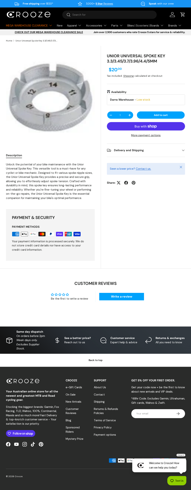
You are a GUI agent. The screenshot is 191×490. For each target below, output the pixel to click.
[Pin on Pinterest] (133, 182)
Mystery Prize (74, 439)
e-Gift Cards (74, 387)
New (59, 25)
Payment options (105, 435)
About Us (100, 387)
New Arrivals (73, 402)
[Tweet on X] (118, 182)
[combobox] (109, 15)
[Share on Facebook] (126, 182)
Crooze (18, 476)
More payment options (146, 135)
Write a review (121, 296)
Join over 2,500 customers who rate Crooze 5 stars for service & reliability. (139, 32)
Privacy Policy (103, 427)
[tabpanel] (50, 181)
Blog (68, 420)
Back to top (96, 360)
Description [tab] (14, 155)
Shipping (128, 75)
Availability (118, 92)
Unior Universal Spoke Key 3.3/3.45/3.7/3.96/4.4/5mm (36, 40)
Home (9, 40)
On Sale (71, 394)
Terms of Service (105, 420)
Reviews (104, 3)
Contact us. (143, 169)
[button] (183, 14)
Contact (99, 394)
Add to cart (161, 115)
